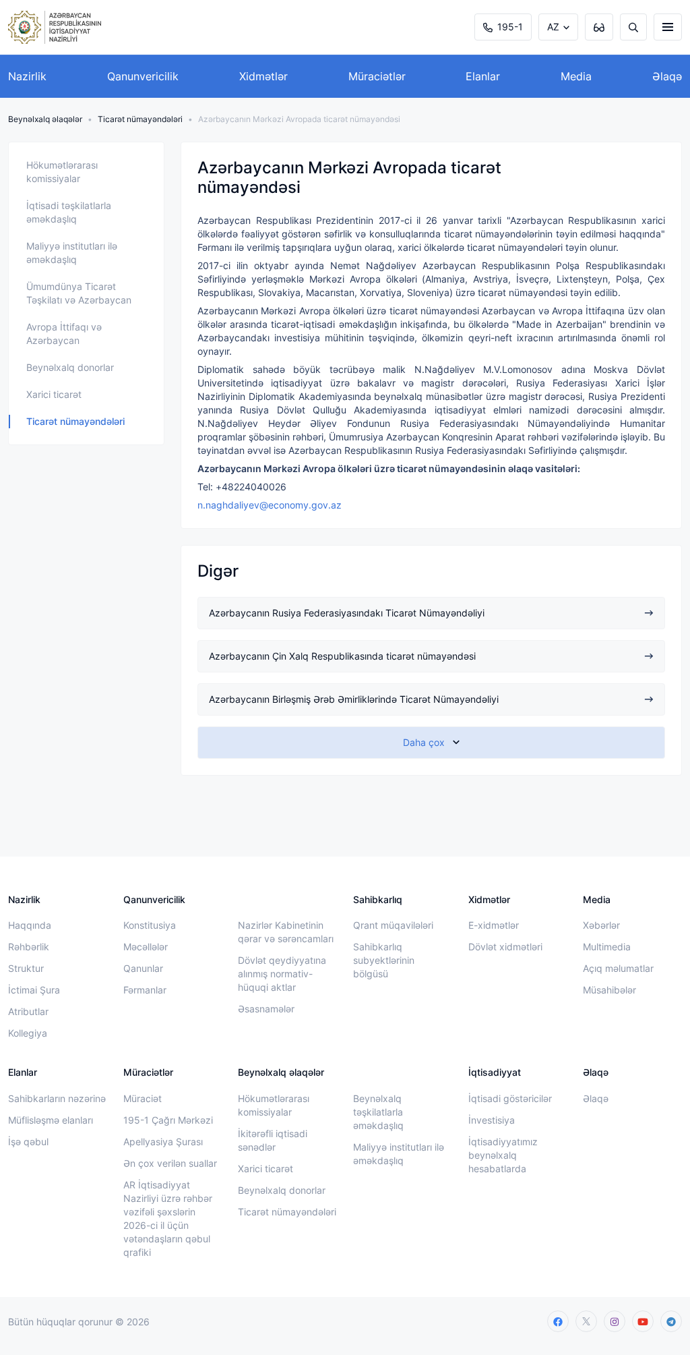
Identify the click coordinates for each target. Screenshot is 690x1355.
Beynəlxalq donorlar (70, 367)
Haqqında (29, 925)
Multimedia (607, 946)
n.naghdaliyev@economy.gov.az (269, 505)
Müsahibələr (609, 990)
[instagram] (614, 1321)
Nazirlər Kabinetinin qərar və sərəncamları (286, 931)
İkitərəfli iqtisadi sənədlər (272, 1140)
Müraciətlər (377, 76)
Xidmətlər (263, 76)
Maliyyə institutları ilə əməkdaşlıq (71, 252)
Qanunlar (143, 968)
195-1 (510, 26)
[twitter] (586, 1321)
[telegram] (671, 1321)
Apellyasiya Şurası (163, 1141)
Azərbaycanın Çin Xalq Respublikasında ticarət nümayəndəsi (342, 656)
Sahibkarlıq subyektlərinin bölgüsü (383, 960)
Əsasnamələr (266, 1008)
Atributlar (28, 1011)
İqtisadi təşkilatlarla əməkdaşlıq (68, 212)
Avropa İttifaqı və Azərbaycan (64, 333)
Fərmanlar (144, 990)
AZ (553, 26)
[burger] (668, 26)
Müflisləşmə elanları (50, 1120)
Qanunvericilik (143, 76)
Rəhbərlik (28, 946)
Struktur (26, 968)
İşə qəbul (28, 1141)
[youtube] (643, 1321)
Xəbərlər (601, 925)
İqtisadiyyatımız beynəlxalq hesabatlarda (503, 1155)
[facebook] (558, 1321)
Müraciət (142, 1098)
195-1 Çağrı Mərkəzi (168, 1120)
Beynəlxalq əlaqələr (45, 119)
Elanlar (483, 76)
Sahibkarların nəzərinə (57, 1098)
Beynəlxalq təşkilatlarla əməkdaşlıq (378, 1112)
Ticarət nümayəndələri (140, 119)
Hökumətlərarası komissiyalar (62, 171)
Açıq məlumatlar (618, 968)
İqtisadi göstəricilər (510, 1098)
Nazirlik (27, 76)
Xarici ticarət (54, 394)
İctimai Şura (34, 990)
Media (576, 76)
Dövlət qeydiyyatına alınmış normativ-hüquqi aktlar (282, 973)
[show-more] (431, 742)
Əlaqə (667, 76)
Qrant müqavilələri (393, 925)
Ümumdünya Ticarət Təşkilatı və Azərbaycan (78, 293)
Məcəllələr (145, 946)
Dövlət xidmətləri (505, 946)
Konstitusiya (149, 925)
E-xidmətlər (493, 925)
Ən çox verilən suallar (170, 1163)
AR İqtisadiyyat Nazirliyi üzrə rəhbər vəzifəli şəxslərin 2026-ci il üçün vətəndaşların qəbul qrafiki (167, 1218)
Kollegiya (27, 1033)
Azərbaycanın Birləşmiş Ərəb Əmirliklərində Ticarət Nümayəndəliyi (354, 699)
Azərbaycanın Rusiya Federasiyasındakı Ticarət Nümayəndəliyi (346, 612)
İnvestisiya (491, 1120)
